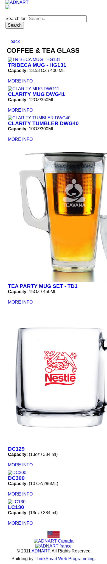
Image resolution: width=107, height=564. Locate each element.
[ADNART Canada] (54, 541)
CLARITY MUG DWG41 (36, 94)
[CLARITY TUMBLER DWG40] (53, 117)
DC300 (16, 478)
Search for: (16, 18)
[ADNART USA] (53, 536)
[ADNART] (17, 2)
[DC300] (53, 472)
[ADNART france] (53, 546)
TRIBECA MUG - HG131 (37, 65)
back (14, 41)
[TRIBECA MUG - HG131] (53, 59)
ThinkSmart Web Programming (65, 558)
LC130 (16, 507)
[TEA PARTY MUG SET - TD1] (53, 214)
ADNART (41, 551)
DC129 (16, 449)
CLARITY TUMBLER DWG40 (43, 123)
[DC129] (53, 376)
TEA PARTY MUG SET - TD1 (43, 286)
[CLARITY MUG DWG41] (53, 88)
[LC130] (53, 501)
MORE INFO (20, 81)
